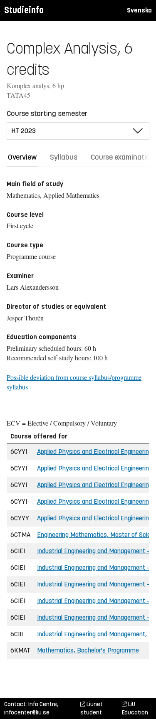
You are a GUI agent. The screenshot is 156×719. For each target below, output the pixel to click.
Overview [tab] (22, 157)
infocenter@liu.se (27, 712)
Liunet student (91, 708)
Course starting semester (47, 113)
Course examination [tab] (122, 157)
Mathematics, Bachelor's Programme (88, 650)
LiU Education (135, 708)
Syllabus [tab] (63, 157)
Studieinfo (24, 10)
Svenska (139, 10)
